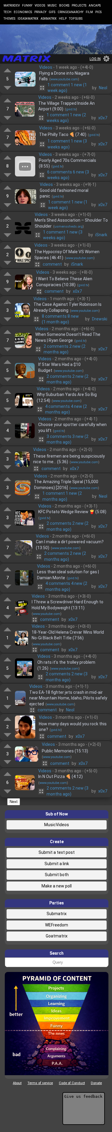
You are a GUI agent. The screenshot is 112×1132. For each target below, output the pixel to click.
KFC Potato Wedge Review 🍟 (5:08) (72, 511)
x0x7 (102, 117)
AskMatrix (48, 18)
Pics (98, 12)
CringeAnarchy (70, 12)
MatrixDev (12, 5)
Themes (9, 18)
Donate (96, 1083)
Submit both (57, 874)
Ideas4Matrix (28, 18)
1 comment (67, 87)
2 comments (64, 349)
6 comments (68, 175)
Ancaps (95, 5)
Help (63, 18)
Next (14, 801)
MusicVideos (56, 824)
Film (89, 12)
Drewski (99, 319)
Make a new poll (57, 886)
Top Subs (75, 18)
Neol (103, 87)
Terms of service (40, 1083)
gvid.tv (71, 109)
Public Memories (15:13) (65, 751)
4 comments (66, 409)
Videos (40, 5)
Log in (95, 59)
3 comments (67, 439)
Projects (79, 5)
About (17, 1083)
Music (52, 5)
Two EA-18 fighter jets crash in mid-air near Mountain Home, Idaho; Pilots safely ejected (68, 698)
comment (52, 264)
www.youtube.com (64, 79)
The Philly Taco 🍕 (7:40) (62, 134)
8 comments (60, 319)
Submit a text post (57, 852)
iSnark (101, 234)
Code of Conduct (72, 1083)
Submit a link (57, 863)
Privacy (40, 12)
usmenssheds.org (68, 226)
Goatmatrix (56, 936)
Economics (23, 12)
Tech (7, 12)
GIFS (52, 12)
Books (64, 5)
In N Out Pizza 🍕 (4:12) (60, 776)
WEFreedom (56, 925)
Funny (27, 5)
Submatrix (57, 913)
